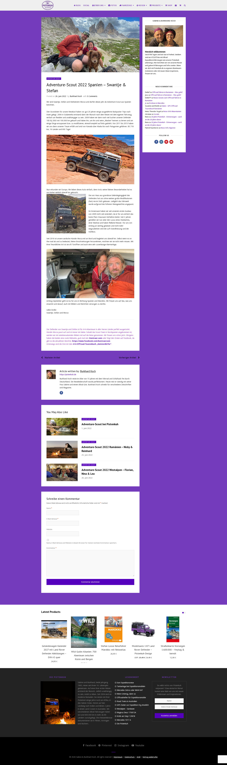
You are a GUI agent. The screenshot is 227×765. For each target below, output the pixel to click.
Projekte (156, 5)
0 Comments (92, 96)
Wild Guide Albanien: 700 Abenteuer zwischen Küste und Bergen (83, 655)
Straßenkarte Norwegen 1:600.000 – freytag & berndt (173, 649)
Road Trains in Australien (127, 701)
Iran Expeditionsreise (125, 683)
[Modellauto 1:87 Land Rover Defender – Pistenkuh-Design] (143, 629)
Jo (146, 103)
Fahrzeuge (127, 5)
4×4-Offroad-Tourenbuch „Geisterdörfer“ (92, 344)
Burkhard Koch (76, 96)
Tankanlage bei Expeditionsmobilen (131, 686)
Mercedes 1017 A (124, 720)
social (86, 5)
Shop (169, 5)
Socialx (156, 114)
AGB (138, 757)
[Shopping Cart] (180, 5)
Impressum (118, 757)
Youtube (139, 745)
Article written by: (78, 371)
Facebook (90, 745)
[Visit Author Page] (51, 374)
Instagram (123, 745)
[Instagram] (161, 142)
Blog (78, 5)
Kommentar (51, 548)
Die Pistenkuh (122, 724)
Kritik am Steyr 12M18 (126, 716)
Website (49, 529)
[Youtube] (171, 142)
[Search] (185, 5)
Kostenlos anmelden (169, 716)
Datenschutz (130, 757)
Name (49, 508)
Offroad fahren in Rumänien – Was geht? (167, 92)
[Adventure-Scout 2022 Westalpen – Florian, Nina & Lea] (62, 472)
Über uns (99, 5)
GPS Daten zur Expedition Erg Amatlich (133, 705)
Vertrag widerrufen (150, 757)
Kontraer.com (95, 338)
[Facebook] (61, 392)
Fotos (113, 5)
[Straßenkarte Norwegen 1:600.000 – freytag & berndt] (173, 629)
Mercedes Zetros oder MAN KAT (130, 690)
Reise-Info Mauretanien (172, 111)
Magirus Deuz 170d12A (126, 712)
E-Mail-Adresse (52, 519)
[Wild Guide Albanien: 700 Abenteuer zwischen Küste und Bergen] (84, 632)
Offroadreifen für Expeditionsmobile (131, 697)
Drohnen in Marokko (156, 103)
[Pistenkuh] (47, 5)
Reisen (142, 5)
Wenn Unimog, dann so (126, 694)
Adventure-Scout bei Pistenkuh (100, 424)
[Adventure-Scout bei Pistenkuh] (62, 426)
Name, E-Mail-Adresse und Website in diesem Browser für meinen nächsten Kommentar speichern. (82, 543)
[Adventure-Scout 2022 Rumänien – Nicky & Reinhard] (62, 449)
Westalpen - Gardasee (125, 709)
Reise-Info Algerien (168, 128)
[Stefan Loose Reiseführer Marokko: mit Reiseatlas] (113, 629)
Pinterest (106, 745)
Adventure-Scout (53, 79)
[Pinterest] (166, 142)
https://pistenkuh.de (68, 374)
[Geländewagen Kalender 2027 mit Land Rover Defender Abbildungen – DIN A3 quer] (54, 629)
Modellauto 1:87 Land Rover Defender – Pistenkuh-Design (143, 649)
